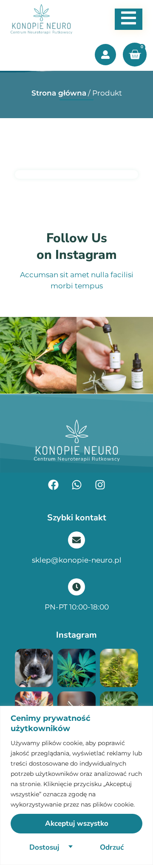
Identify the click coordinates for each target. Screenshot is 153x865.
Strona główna (58, 93)
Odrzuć (112, 847)
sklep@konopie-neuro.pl (77, 560)
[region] (76, 785)
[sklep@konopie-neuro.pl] (76, 540)
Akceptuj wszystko (76, 823)
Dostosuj (44, 847)
